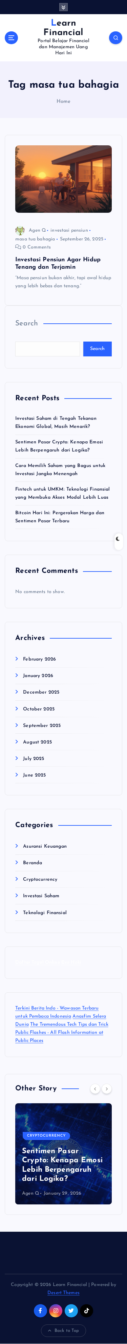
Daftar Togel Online (37, 962)
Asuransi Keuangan (45, 846)
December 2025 (41, 692)
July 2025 (33, 758)
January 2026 (38, 675)
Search (26, 323)
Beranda (32, 863)
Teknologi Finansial (45, 912)
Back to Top (67, 1330)
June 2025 (34, 775)
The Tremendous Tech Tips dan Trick (69, 1024)
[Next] (107, 1089)
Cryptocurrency (40, 879)
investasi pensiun (69, 230)
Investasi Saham (41, 896)
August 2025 (37, 742)
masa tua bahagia (35, 239)
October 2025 (39, 709)
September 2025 (42, 725)
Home (64, 101)
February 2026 (39, 659)
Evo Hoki (71, 962)
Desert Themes (63, 1292)
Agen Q (37, 230)
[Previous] (95, 1089)
